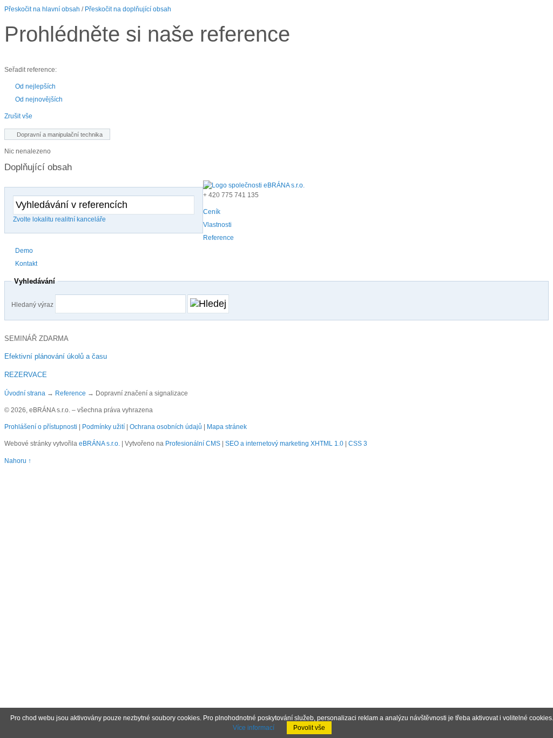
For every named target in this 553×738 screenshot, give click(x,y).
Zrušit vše (18, 116)
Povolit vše (309, 728)
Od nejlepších (35, 86)
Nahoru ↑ (17, 461)
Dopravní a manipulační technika (60, 134)
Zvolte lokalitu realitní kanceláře (59, 219)
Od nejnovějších (39, 99)
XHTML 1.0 (327, 443)
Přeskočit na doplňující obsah (128, 9)
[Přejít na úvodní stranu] (254, 185)
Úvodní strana (24, 393)
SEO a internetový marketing (267, 443)
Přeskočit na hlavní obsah (42, 9)
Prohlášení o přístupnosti (40, 427)
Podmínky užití (103, 427)
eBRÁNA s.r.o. (99, 443)
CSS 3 (357, 443)
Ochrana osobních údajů (166, 427)
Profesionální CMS (192, 443)
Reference (70, 393)
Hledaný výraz (32, 304)
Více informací (253, 728)
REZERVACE (25, 375)
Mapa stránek (227, 427)
